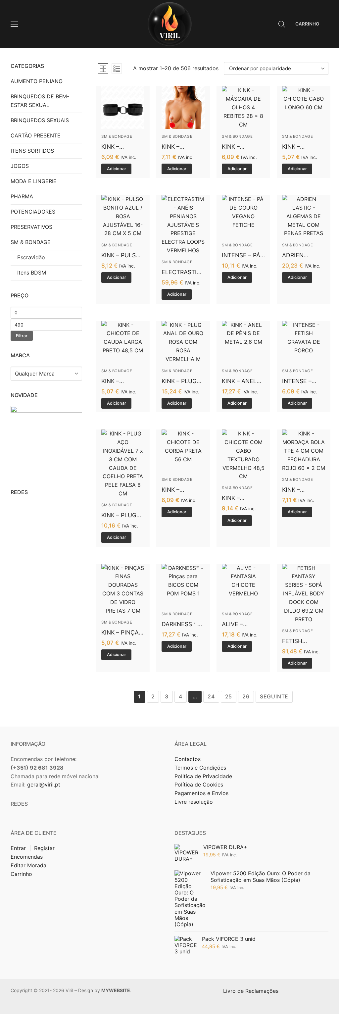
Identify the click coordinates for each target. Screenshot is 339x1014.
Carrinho (21, 874)
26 (246, 696)
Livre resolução (193, 801)
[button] (116, 169)
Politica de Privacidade (204, 776)
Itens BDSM (31, 272)
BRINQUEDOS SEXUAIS (40, 120)
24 (211, 696)
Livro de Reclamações (251, 991)
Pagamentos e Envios (201, 793)
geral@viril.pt (43, 784)
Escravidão (31, 257)
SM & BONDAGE (116, 136)
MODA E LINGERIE (34, 181)
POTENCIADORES (33, 211)
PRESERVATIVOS (31, 227)
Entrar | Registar (33, 848)
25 (228, 696)
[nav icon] (14, 24)
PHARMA (22, 196)
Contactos (187, 759)
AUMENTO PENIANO (37, 81)
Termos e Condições (201, 767)
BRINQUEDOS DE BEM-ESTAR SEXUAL (40, 100)
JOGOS (20, 166)
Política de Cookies (198, 784)
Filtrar (21, 335)
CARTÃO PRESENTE (36, 135)
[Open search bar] (281, 24)
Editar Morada (28, 865)
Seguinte (274, 696)
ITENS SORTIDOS (32, 150)
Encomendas (27, 856)
